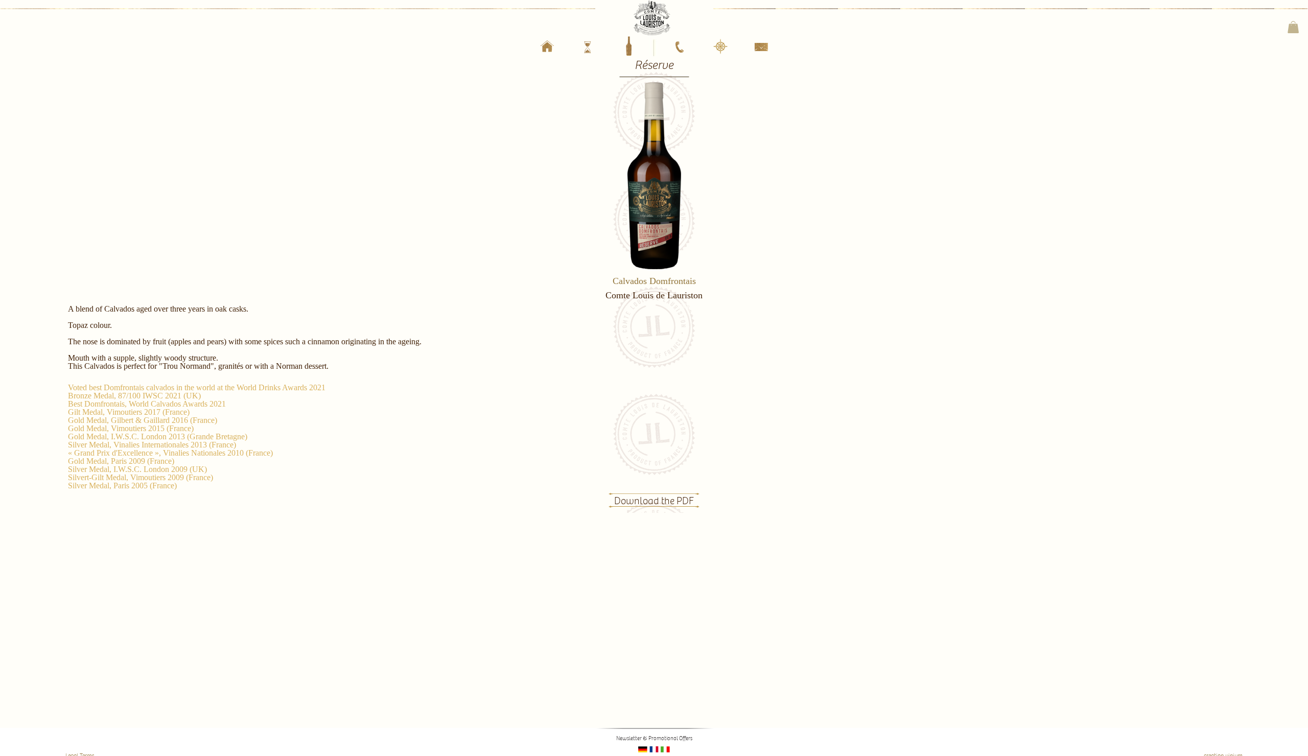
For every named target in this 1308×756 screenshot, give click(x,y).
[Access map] (720, 47)
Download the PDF (654, 501)
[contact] (761, 49)
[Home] (547, 48)
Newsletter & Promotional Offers (654, 738)
